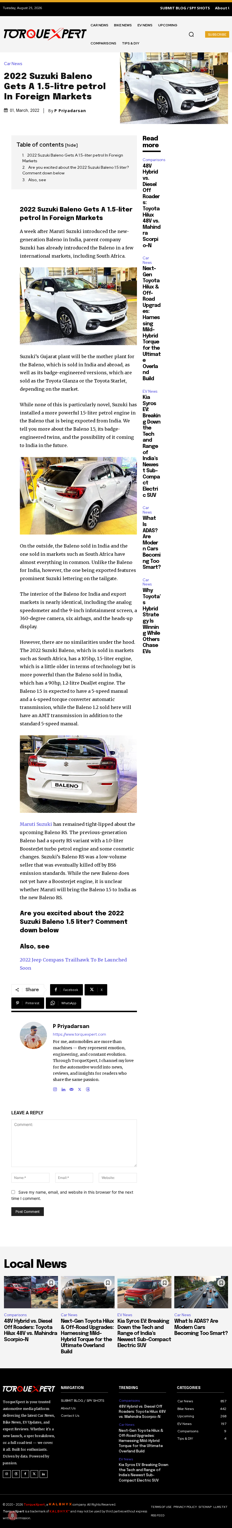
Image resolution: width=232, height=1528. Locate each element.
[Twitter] (34, 1474)
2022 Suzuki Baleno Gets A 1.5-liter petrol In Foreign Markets (72, 158)
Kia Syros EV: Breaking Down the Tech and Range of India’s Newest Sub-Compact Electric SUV (151, 446)
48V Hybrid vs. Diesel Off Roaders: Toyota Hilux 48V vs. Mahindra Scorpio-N (142, 1412)
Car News (13, 64)
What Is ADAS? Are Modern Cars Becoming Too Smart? (152, 543)
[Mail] (71, 1088)
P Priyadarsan (70, 110)
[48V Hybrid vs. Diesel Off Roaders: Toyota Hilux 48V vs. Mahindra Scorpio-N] (31, 1292)
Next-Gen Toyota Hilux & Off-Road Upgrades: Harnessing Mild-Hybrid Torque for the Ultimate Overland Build (152, 323)
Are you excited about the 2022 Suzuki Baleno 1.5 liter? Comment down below (75, 170)
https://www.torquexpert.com (79, 1034)
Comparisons (154, 159)
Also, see (37, 179)
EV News (150, 391)
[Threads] (88, 1088)
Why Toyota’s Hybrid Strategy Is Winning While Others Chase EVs (152, 621)
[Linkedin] (63, 1088)
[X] (80, 1088)
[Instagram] (55, 1088)
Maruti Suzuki (36, 824)
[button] (191, 34)
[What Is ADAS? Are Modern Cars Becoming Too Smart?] (201, 1292)
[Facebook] (25, 1474)
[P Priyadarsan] (33, 1057)
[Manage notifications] (12, 1515)
